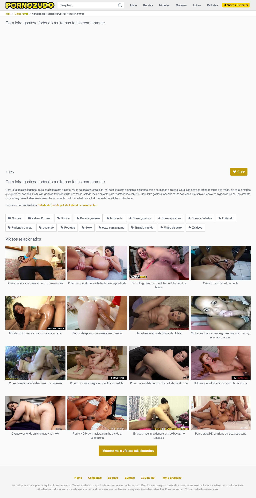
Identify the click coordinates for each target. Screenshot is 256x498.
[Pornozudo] (30, 5)
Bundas (148, 5)
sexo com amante (113, 227)
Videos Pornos (21, 13)
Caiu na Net (148, 478)
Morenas (181, 5)
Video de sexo (172, 227)
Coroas (16, 218)
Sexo (88, 227)
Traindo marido (144, 227)
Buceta (65, 218)
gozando (48, 227)
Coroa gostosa (141, 218)
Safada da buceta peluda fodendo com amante (66, 205)
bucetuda (116, 218)
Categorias (95, 478)
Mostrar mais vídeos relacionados (128, 450)
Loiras (197, 5)
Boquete (113, 478)
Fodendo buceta (21, 227)
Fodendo (228, 218)
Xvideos (197, 227)
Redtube (69, 227)
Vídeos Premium (237, 5)
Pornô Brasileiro (171, 478)
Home (78, 478)
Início (133, 5)
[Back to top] (246, 487)
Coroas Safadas (201, 218)
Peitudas (212, 5)
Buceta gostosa (89, 218)
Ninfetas (164, 5)
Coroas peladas (171, 218)
